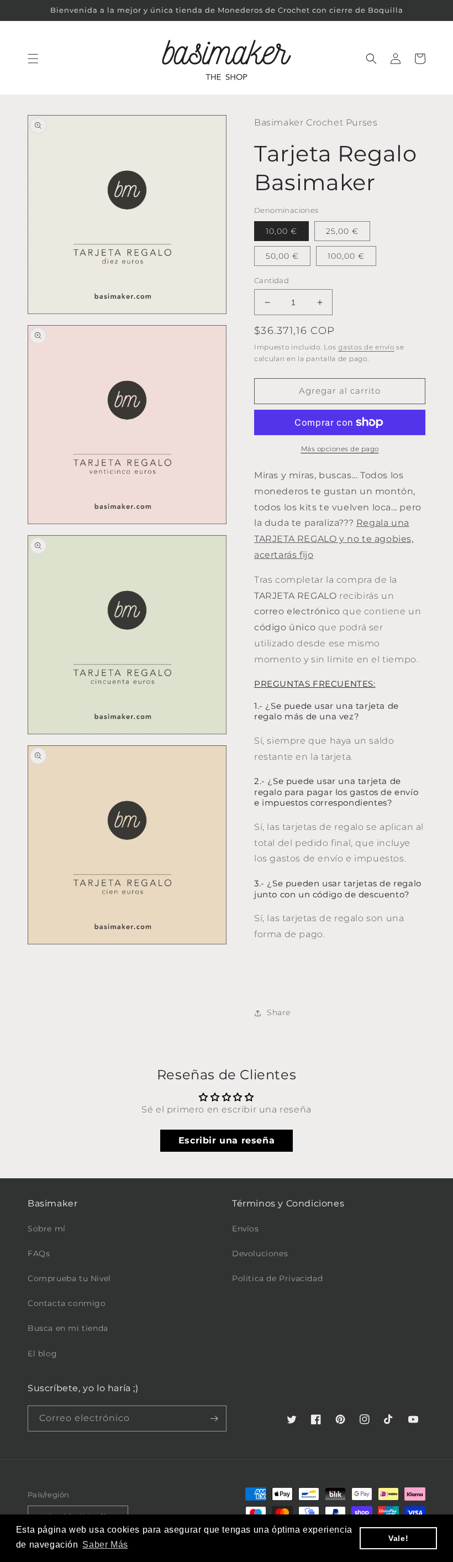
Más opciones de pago (340, 449)
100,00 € (346, 256)
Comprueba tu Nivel (69, 1278)
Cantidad (271, 280)
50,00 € (282, 256)
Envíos (245, 1229)
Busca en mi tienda (68, 1328)
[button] (33, 58)
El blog (42, 1354)
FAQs (39, 1253)
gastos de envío (366, 347)
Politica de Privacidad (277, 1278)
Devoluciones (260, 1253)
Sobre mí (47, 1229)
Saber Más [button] (105, 1544)
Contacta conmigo (67, 1303)
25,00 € (342, 231)
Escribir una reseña (226, 1140)
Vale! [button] (398, 1538)
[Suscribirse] (214, 1419)
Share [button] (279, 1012)
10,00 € (281, 231)
